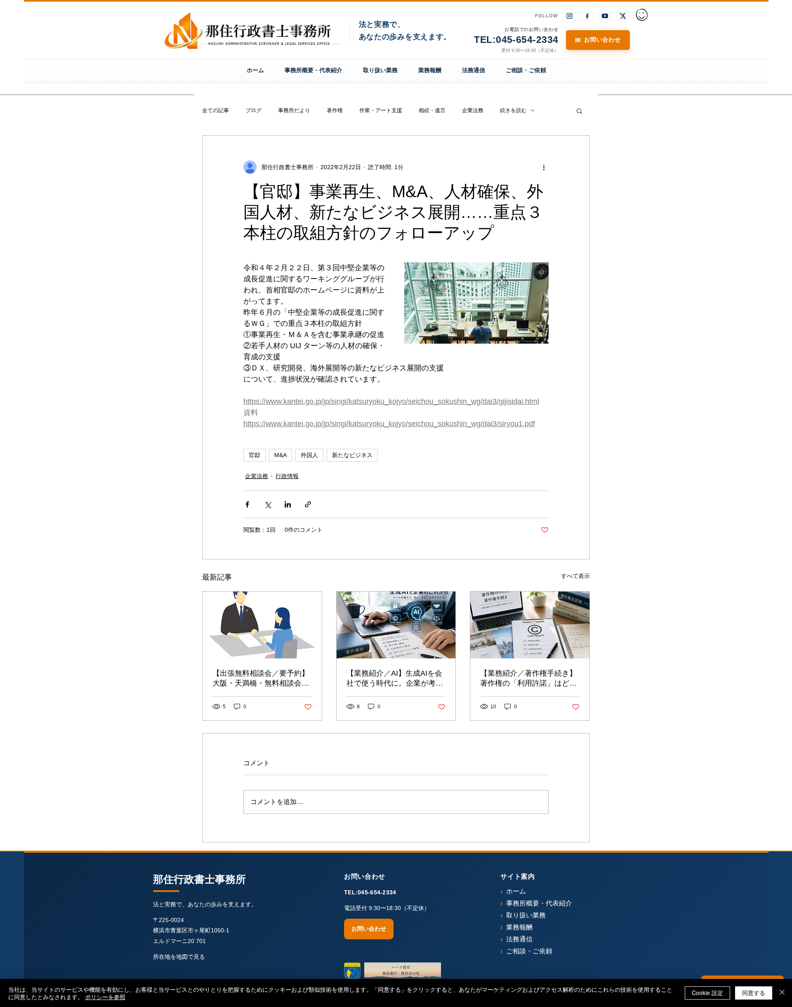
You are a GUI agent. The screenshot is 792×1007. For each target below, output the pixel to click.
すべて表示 (575, 576)
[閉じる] (782, 993)
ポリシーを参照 (105, 997)
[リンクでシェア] (308, 504)
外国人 (309, 455)
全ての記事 (215, 110)
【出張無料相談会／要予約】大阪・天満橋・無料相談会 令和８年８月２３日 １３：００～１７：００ (260, 678)
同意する (753, 992)
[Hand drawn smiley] (642, 16)
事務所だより (294, 110)
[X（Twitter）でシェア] (267, 504)
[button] (579, 110)
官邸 (254, 455)
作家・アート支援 (380, 110)
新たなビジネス (352, 455)
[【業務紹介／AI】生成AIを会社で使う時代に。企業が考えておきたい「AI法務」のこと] (396, 625)
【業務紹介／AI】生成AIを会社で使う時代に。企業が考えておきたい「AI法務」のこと (394, 678)
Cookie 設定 (707, 992)
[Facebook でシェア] (247, 504)
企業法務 (472, 110)
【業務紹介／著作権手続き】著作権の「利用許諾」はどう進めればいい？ (528, 678)
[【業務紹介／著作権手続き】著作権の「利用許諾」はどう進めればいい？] (529, 625)
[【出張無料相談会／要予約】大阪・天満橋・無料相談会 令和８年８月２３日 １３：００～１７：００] (262, 625)
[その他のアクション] (544, 167)
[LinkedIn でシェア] (288, 504)
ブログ (253, 110)
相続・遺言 (432, 110)
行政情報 (287, 476)
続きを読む (513, 110)
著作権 (335, 110)
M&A (280, 455)
